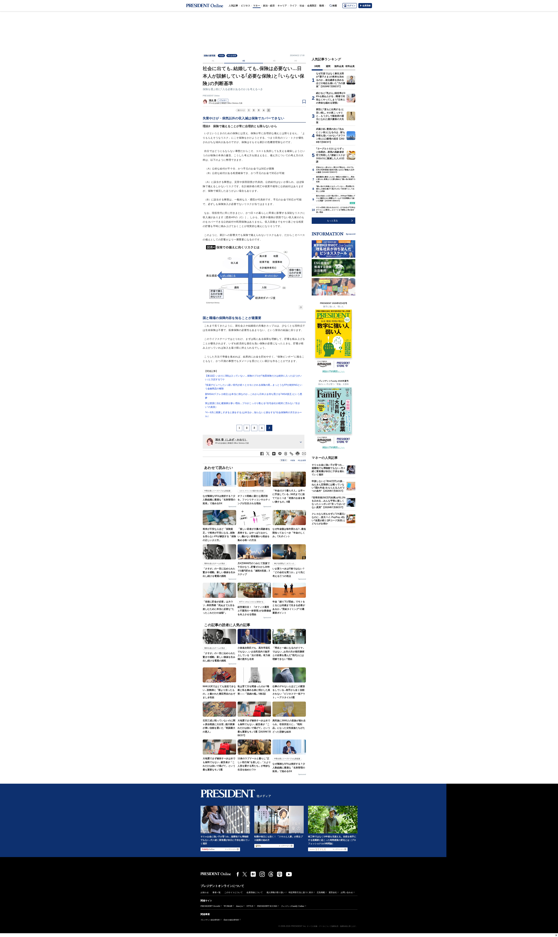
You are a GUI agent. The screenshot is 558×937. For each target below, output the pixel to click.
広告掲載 (321, 892)
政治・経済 (269, 5)
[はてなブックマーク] (253, 874)
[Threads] (271, 874)
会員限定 (311, 5)
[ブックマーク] (304, 102)
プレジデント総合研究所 (210, 920)
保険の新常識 (209, 56)
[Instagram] (262, 874)
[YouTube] (289, 874)
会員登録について (254, 892)
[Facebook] (238, 874)
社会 (302, 5)
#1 (213, 61)
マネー (256, 5)
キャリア (282, 5)
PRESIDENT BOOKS (267, 906)
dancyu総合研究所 (231, 920)
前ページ (241, 110)
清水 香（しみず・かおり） (231, 439)
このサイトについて (233, 892)
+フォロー (223, 100)
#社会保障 (232, 56)
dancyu (239, 906)
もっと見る (332, 220)
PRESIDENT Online (211, 96)
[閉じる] (556, 935)
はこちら (333, 371)
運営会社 (333, 892)
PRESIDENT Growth (210, 906)
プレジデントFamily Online (292, 906)
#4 (295, 61)
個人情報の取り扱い (276, 892)
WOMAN (228, 906)
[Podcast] (279, 874)
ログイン (351, 5)
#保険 (221, 56)
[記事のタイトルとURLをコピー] (291, 453)
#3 (274, 61)
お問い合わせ (347, 892)
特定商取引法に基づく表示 (301, 892)
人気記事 (233, 5)
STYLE (249, 906)
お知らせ (205, 892)
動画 (321, 5)
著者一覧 (216, 892)
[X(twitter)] (245, 874)
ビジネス (245, 5)
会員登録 (366, 5)
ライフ (293, 5)
